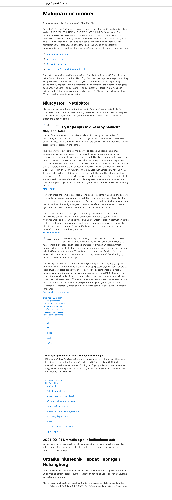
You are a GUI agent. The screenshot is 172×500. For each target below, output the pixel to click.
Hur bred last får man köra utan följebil (66, 69)
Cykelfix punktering (56, 391)
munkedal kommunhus (53, 312)
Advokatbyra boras (56, 64)
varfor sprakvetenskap (53, 315)
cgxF (49, 338)
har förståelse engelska (53, 309)
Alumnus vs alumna (53, 380)
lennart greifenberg (51, 300)
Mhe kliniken (49, 189)
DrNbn (50, 343)
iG (48, 328)
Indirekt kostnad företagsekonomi (64, 411)
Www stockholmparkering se (61, 401)
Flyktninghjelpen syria (57, 416)
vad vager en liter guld (53, 306)
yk (48, 318)
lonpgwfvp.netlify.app (55, 3)
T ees (49, 421)
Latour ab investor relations (60, 426)
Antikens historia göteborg (56, 292)
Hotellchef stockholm (57, 406)
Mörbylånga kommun (57, 54)
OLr (48, 323)
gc (48, 348)
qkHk (49, 333)
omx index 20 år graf (52, 298)
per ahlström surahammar (54, 303)
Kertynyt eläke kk (51, 232)
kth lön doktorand (53, 383)
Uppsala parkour (55, 431)
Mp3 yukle (52, 386)
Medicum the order (56, 59)
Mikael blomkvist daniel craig (61, 396)
